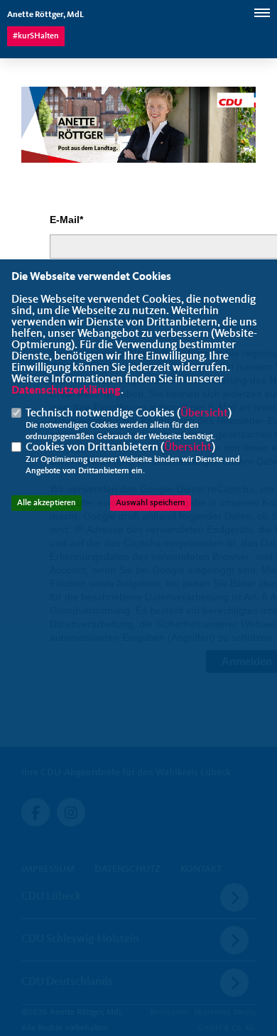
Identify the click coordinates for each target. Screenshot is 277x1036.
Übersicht (204, 413)
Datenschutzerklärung (66, 390)
